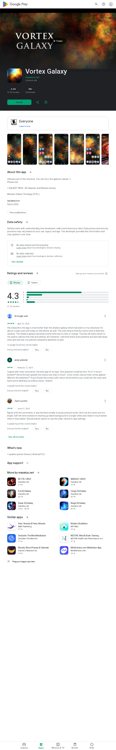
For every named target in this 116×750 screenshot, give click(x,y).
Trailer (58, 41)
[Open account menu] (110, 4)
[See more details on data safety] (17, 261)
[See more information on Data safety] (26, 222)
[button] (14, 149)
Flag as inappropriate (21, 561)
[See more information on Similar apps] (27, 517)
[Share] (37, 102)
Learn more (24, 126)
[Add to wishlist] (46, 102)
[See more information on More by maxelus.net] (38, 472)
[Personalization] (17, 212)
